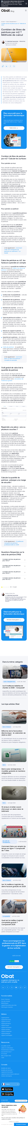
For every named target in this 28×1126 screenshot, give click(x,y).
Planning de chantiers (7, 1007)
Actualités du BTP (5, 1045)
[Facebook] (7, 987)
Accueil (3, 21)
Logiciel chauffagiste (6, 1035)
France (8, 1084)
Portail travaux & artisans (7, 1049)
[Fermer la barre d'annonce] (26, 4)
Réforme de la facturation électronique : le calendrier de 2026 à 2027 (14, 733)
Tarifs (2, 1057)
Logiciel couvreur (5, 1021)
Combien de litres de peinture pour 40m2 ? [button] (11, 566)
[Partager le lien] (2, 66)
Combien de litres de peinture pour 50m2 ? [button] (11, 572)
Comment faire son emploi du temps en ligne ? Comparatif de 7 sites (14, 848)
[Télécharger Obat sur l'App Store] (7, 1089)
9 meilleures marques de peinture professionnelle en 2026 (13, 543)
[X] (12, 987)
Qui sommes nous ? (6, 1051)
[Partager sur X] (14, 66)
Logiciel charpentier (6, 1031)
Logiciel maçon (5, 1025)
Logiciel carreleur (5, 1029)
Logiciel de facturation (7, 1072)
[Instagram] (20, 987)
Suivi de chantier (5, 1001)
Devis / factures (5, 999)
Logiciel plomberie (6, 1023)
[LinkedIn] (3, 987)
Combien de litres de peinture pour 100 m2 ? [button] (11, 578)
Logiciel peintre (5, 1017)
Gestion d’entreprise (6, 1076)
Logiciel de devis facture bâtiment (10, 1074)
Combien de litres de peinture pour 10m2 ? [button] (11, 560)
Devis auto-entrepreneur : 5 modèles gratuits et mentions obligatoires (13, 771)
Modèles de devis (5, 1068)
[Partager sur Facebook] (10, 66)
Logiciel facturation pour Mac (9, 1005)
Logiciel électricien (6, 1019)
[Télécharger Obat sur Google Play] (7, 1094)
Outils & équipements (11, 21)
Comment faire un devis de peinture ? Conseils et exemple (13, 358)
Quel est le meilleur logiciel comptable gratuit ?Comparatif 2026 (12, 922)
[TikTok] (25, 987)
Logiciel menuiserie (6, 1027)
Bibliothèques (4, 1003)
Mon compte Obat (6, 1055)
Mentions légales (5, 1102)
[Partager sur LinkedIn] (6, 66)
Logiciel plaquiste (5, 1033)
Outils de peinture (8, 347)
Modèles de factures (6, 1070)
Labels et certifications (7, 1047)
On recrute (4, 1053)
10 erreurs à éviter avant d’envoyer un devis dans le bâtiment (12, 809)
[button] (14, 128)
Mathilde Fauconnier (12, 41)
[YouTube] (16, 987)
